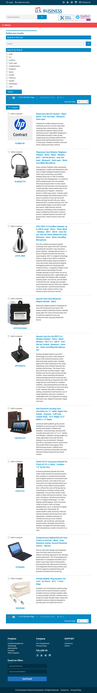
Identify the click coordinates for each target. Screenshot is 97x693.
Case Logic (13, 63)
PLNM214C (20, 143)
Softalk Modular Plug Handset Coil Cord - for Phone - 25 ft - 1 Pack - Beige (50, 581)
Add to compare (16, 114)
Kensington (13, 84)
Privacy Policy (41, 646)
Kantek (11, 81)
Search (10, 92)
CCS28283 (20, 567)
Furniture (11, 650)
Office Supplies (13, 653)
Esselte (11, 75)
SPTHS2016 (20, 366)
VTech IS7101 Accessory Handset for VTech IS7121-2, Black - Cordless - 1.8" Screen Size (51, 464)
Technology (12, 646)
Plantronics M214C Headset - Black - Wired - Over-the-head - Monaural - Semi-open (51, 116)
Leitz (11, 87)
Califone (12, 60)
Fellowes (12, 78)
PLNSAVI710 (20, 181)
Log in (10, 2)
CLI (10, 57)
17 (61, 97)
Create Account (23, 2)
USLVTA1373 (20, 438)
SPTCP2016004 (20, 328)
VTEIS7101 (20, 491)
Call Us (67, 646)
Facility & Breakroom (15, 643)
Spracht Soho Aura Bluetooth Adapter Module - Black (48, 300)
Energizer (12, 69)
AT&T (11, 54)
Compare (14, 107)
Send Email (27, 679)
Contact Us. (64, 690)
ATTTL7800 (20, 256)
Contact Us (85, 2)
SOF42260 (20, 608)
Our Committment (42, 643)
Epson (11, 72)
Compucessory (14, 66)
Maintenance (12, 648)
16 (58, 97)
